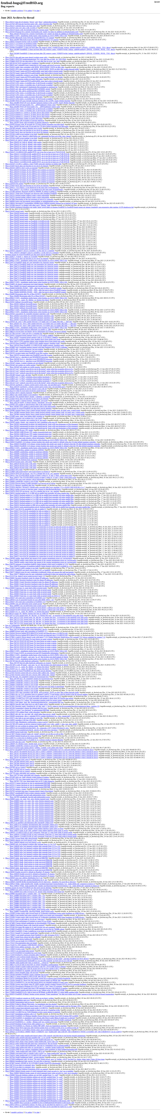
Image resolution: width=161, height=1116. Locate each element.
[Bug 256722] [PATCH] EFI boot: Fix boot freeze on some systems (28, 639)
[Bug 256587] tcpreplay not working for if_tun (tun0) (23, 418)
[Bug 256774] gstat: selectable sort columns (20, 773)
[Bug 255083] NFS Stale (14, 470)
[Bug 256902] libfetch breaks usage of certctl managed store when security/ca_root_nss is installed (39, 1071)
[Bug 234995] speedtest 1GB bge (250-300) (20, 720)
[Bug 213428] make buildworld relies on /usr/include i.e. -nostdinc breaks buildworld (34, 1047)
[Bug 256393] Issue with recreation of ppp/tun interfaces (24, 120)
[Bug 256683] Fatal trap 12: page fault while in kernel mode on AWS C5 (35, 596)
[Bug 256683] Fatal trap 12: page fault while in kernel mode (26, 588)
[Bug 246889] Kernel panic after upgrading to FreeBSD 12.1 (26, 631)
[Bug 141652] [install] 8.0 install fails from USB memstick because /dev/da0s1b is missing (36, 988)
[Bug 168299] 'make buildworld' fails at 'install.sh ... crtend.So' (27, 963)
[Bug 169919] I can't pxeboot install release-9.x (21, 957)
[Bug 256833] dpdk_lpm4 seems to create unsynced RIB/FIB (26, 858)
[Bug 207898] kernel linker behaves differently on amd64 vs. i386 (28, 329)
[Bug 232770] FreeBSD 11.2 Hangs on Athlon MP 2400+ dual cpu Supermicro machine (35, 1026)
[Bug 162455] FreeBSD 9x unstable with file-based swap (25, 970)
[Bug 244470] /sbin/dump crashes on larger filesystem (23, 79)
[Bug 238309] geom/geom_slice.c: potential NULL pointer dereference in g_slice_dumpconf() (37, 716)
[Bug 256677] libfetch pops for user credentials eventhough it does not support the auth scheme (42, 574)
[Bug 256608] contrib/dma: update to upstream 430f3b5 (24, 450)
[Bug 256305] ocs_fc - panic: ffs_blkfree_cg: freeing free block (27, 300)
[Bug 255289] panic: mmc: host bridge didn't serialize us (24, 416)
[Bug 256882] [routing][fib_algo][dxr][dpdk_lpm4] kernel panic (27, 909)
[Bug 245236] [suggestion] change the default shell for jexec (26, 708)
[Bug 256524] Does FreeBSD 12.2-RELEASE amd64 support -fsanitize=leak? (32, 343)
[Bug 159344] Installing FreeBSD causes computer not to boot (27, 974)
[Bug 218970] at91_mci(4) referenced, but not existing (24, 349)
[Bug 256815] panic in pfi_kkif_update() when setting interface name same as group (34, 828)
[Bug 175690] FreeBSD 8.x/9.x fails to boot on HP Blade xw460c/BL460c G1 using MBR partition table (41, 992)
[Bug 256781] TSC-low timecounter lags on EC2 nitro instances (27, 779)
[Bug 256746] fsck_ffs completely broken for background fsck (27, 677)
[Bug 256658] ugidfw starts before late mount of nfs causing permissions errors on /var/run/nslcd (38, 558)
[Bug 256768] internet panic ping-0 (17, 759)
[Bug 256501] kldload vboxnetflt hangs (19, 302)
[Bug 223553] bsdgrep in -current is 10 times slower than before (27, 113)
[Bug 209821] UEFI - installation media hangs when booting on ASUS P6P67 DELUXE (36, 36)
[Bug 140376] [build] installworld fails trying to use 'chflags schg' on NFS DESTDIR (34, 990)
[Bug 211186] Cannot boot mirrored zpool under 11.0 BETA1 (26, 1008)
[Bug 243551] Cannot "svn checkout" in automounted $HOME (27, 710)
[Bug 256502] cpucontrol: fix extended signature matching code (27, 314)
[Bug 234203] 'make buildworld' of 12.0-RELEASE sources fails (27, 1055)
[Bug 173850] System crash (15, 949)
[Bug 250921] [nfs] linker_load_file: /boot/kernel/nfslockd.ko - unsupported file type (34, 702)
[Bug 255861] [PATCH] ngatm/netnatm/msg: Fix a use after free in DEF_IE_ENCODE (35, 59)
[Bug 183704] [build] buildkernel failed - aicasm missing (24, 1057)
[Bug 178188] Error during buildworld (18, 939)
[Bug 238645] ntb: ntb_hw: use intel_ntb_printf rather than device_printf (30, 714)
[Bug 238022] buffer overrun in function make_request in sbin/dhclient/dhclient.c (33, 489)
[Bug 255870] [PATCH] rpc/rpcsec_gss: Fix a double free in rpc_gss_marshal (32, 473)
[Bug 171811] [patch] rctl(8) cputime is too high (21, 568)
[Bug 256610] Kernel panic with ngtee (18, 462)
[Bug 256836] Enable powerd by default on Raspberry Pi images (32, 874)
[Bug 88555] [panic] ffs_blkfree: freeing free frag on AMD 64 (26, 613)
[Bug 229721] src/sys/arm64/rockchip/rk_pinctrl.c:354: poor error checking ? (31, 730)
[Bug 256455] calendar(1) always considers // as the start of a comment (29, 251)
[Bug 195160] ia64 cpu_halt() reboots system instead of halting (27, 777)
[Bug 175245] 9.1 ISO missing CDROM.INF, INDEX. (24, 945)
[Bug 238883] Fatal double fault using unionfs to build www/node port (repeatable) (34, 915)
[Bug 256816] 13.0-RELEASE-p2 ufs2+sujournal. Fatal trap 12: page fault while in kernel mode (38, 832)
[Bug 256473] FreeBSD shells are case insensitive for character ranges (29, 262)
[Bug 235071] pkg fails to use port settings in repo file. (24, 718)
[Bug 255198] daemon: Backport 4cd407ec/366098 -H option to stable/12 (30, 191)
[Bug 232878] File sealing (14, 184)
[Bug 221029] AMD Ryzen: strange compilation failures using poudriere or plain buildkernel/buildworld (41, 1049)
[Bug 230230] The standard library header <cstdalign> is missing (27, 397)
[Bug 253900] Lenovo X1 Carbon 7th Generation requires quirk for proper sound (33, 700)
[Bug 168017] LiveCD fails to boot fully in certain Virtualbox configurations (31, 965)
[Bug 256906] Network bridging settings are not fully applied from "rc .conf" (32, 1075)
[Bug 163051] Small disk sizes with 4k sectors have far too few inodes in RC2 (32, 969)
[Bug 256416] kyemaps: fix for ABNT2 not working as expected (32, 170)
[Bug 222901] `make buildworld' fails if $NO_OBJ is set (25, 1051)
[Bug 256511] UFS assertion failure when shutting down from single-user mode (32, 339)
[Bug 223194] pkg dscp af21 (15, 742)
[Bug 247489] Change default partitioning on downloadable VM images (30, 923)
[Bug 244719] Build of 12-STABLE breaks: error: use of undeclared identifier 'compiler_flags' (38, 1030)
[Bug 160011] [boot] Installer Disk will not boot (21, 972)
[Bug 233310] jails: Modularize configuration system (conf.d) (26, 722)
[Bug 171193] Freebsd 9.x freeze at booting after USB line (25, 955)
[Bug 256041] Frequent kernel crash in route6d (21, 42)
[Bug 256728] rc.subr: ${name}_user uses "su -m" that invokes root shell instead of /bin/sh (36, 657)
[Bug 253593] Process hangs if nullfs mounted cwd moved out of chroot (30, 483)
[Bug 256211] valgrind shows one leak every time (22, 26)
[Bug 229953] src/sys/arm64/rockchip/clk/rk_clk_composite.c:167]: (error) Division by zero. (37, 728)
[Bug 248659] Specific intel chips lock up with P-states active (26, 704)
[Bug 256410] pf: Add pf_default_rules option (21, 140)
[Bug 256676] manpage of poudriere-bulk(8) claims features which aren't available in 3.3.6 (36, 564)
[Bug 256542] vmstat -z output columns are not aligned (24, 363)
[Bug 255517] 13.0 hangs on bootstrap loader (21, 43)
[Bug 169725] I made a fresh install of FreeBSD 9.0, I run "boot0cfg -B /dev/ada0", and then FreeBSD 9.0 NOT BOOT (47, 959)
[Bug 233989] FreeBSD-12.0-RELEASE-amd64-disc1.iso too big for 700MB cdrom (34, 929)
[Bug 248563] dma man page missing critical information (25, 438)
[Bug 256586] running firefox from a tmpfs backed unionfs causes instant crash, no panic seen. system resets (42, 410)
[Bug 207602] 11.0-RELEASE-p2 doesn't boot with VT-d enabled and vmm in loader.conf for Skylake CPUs (43, 1006)
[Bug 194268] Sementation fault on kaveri (19, 1002)
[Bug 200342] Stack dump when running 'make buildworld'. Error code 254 (31, 1041)
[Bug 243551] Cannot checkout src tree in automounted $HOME (27, 783)
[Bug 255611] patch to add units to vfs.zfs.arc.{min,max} (25, 919)
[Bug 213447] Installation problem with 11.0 (20, 1014)
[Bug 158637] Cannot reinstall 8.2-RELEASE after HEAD (25, 976)
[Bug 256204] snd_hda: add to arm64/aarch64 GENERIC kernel (27, 89)
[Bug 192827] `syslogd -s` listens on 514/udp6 (21, 256)
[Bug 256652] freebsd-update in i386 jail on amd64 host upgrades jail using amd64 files (40, 505)
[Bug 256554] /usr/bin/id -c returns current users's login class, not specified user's (33, 385)
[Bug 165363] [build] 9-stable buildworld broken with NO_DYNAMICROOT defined (35, 967)
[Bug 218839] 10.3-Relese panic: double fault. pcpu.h (23, 744)
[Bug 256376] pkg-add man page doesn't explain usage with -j (26, 57)
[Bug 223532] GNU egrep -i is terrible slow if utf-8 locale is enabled (29, 83)
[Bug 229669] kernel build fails (16, 732)
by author (28, 11)
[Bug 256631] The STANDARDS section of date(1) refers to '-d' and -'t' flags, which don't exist (38, 475)
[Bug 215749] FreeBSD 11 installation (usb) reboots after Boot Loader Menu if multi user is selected (40, 1018)
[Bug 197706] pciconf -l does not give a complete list (23, 333)
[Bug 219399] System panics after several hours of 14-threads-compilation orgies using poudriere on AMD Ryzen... (45, 913)
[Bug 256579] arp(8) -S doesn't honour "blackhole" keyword (26, 400)
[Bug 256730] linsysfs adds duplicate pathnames (22, 661)
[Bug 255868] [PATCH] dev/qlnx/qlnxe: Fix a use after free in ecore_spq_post (32, 61)
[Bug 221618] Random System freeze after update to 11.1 (25, 1024)
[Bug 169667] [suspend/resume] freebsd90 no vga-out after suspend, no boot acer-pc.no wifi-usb (38, 961)
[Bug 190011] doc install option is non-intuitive (21, 395)
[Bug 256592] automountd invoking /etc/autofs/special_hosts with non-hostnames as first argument (44, 424)
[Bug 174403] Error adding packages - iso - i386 (22, 947)
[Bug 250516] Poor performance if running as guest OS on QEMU (28, 921)
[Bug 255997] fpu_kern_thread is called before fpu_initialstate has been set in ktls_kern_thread (38, 136)
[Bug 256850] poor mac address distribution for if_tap (23, 878)
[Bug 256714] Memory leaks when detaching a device (24, 627)
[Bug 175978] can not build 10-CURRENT (20, 941)
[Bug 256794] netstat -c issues (15, 789)
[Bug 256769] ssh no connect (15, 767)
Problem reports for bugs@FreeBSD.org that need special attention (28, 255)
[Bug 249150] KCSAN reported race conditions (22, 63)
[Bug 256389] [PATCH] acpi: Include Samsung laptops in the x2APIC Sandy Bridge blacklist (37, 101)
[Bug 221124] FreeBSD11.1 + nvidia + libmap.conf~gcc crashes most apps (31, 1022)
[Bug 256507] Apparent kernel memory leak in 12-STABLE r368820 (29, 335)
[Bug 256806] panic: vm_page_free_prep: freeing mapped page (27, 799)
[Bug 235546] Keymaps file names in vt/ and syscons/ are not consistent (30, 927)
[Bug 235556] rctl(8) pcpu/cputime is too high (21, 134)
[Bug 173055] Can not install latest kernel (19, 951)
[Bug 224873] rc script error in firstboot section (21, 738)
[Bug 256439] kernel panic (14, 211)
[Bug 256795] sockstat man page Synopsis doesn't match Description (29, 791)
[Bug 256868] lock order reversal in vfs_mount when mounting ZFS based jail (32, 890)
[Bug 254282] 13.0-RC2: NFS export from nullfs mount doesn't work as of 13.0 (33, 696)
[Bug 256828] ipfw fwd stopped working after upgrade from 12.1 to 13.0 (35, 850)
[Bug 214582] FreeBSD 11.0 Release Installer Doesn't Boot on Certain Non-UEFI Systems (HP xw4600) (41, 1016)
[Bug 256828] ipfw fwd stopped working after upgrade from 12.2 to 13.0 (30, 844)
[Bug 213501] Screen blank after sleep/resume (21, 838)
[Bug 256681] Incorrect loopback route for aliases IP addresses (27, 578)
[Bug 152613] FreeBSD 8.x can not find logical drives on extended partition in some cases (36, 982)
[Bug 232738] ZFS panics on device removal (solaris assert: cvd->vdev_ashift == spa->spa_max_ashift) (41, 724)
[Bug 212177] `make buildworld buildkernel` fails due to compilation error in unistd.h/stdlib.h (37, 1045)
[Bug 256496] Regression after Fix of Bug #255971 (23, 294)
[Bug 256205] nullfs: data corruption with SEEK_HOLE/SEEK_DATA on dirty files (34, 67)
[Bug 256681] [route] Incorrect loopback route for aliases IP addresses (34, 582)
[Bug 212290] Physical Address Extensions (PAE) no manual (26, 1069)
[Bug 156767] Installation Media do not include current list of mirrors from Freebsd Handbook (37, 978)
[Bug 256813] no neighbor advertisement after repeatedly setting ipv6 (29, 823)
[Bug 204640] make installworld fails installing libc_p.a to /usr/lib (27, 1038)
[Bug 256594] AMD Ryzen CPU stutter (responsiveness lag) (31, 432)
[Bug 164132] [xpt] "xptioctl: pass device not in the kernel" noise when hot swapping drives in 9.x (39, 369)
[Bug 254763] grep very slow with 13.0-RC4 (21, 28)
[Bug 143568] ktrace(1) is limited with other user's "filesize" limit (27, 205)
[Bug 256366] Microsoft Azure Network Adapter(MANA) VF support (29, 38)
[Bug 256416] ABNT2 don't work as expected (21, 168)
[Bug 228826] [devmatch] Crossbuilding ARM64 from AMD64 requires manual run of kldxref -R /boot (41, 203)
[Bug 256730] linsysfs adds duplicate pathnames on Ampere (30, 663)
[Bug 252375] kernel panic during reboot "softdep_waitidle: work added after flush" (34, 748)
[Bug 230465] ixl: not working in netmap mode (21, 726)
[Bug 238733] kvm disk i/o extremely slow (20, 1065)
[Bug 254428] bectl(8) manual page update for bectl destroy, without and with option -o (35, 608)
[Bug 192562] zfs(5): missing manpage (18, 393)
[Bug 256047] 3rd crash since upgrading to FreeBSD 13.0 (25, 598)
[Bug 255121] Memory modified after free (19, 485)
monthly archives (17, 11)
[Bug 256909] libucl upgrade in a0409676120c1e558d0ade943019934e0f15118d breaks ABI (37, 1101)
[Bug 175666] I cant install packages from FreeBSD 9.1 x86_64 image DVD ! (32, 935)
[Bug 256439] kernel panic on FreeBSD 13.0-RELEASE (29, 221)
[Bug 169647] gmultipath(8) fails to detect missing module (25, 793)
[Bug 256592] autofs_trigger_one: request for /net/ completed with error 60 (31, 422)
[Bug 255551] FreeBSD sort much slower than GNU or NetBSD (27, 570)
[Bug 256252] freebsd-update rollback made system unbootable (27, 195)
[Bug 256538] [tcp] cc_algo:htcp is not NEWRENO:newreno (26, 357)
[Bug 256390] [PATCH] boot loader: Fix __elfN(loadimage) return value (30, 105)
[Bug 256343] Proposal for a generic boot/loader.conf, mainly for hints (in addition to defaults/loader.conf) (41, 32)
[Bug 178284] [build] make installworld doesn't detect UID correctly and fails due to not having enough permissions (45, 1036)
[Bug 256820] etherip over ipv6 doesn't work (20, 840)
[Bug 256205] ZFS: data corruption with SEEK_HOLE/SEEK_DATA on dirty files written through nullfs (42, 69)
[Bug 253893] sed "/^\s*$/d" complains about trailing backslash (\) (28, 377)
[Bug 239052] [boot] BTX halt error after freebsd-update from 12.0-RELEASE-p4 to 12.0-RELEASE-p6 (41, 1028)
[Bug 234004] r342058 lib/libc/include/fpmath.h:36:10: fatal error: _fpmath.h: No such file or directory (40, 882)
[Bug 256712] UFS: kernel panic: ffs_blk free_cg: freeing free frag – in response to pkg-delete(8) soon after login (44, 615)
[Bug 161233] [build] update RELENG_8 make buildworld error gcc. (29, 1040)
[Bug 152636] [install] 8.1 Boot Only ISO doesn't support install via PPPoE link (33, 980)
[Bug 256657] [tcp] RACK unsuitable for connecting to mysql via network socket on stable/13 (42, 527)
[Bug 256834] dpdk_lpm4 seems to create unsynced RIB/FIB (26, 868)
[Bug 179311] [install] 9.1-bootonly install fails (21, 933)
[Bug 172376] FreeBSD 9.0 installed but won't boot (23, 953)
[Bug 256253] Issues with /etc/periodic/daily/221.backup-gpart (26, 30)
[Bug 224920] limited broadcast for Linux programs (23, 736)
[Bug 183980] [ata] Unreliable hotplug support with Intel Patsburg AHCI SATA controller (36, 347)
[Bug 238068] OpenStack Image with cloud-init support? (25, 925)
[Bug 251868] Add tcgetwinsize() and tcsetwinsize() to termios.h (27, 471)
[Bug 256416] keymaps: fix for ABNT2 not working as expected (32, 176)
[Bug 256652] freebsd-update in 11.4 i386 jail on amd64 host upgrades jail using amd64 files (37, 493)
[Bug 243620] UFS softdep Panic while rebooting (22, 712)
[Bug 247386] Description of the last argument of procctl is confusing (29, 199)
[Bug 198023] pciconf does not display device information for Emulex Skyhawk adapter (35, 331)
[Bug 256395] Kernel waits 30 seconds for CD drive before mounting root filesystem (34, 124)
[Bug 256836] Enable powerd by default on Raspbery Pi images (27, 872)
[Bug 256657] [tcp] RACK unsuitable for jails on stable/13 (25, 509)
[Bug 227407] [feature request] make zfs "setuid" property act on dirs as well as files (34, 734)
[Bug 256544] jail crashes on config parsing (20, 365)
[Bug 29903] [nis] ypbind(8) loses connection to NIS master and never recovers (32, 65)
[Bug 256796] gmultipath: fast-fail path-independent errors (25, 795)
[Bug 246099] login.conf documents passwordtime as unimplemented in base (31, 201)
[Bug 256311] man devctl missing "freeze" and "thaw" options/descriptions (31, 22)
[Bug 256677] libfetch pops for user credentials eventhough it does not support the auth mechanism (39, 572)
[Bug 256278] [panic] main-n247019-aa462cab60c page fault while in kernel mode (34, 71)
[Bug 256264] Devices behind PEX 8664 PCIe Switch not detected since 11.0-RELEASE (36, 633)
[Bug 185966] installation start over (17, 1000)
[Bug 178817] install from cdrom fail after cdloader (23, 937)
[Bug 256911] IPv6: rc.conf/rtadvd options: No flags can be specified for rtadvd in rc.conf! (36, 1105)
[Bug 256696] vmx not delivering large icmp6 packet (23, 604)
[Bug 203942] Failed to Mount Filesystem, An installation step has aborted (31, 1004)
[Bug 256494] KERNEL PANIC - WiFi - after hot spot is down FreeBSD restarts (33, 288)
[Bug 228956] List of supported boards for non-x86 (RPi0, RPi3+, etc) (29, 600)
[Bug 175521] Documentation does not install (21, 943)
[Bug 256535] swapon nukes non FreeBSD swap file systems (26, 353)
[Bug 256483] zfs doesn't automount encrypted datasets (24, 284)
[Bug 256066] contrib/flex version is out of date (21, 75)
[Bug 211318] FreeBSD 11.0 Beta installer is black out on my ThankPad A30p (32, 1010)
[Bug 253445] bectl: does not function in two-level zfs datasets (26, 130)
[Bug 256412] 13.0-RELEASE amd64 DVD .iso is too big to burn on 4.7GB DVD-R (35, 152)
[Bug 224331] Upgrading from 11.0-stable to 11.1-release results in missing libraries (34, 740)
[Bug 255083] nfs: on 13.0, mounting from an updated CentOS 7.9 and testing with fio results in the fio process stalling (46, 694)
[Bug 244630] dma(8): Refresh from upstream (21, 460)
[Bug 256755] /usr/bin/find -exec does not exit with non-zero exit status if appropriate (34, 686)
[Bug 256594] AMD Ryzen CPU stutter (19, 430)
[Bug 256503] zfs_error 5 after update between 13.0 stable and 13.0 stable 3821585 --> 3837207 (38, 322)
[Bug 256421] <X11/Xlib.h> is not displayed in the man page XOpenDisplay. (32, 187)
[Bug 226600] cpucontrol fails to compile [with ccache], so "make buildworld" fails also (35, 1053)
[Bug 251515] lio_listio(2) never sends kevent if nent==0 (25, 576)
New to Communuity (12, 625)
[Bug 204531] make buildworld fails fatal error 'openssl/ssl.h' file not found (31, 1043)
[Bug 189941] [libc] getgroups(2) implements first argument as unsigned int (31, 87)
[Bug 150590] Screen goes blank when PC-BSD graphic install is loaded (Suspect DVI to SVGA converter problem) (45, 984)
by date (36, 11)
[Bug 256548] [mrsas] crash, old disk (18, 375)
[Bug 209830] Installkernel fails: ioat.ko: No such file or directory (27, 1061)
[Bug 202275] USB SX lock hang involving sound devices (25, 391)
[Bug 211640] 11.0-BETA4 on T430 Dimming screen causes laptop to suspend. (32, 1012)
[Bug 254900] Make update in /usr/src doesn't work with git (26, 389)
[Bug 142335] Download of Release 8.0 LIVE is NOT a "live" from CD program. (33, 986)
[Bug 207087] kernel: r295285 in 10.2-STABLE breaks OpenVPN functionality (33, 1063)
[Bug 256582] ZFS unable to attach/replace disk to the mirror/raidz (28, 404)
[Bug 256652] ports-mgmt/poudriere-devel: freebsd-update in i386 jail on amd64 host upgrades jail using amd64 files (50, 507)
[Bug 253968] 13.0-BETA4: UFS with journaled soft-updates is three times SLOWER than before (39, 698)
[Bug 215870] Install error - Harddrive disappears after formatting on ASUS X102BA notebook (38, 1020)
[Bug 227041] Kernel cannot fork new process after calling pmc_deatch (30, 673)
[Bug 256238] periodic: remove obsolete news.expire (23, 128)
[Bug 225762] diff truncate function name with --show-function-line (28, 24)
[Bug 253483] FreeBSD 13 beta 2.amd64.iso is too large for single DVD (30, 931)
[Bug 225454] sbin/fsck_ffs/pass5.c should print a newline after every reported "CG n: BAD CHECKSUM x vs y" (45, 487)
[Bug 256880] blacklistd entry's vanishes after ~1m (22, 894)
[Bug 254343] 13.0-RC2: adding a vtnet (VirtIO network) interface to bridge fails (33, 164)
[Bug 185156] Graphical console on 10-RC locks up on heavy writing (29, 998)
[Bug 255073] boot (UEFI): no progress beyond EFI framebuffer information (31, 653)
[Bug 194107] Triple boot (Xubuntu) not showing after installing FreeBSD (31, 193)
